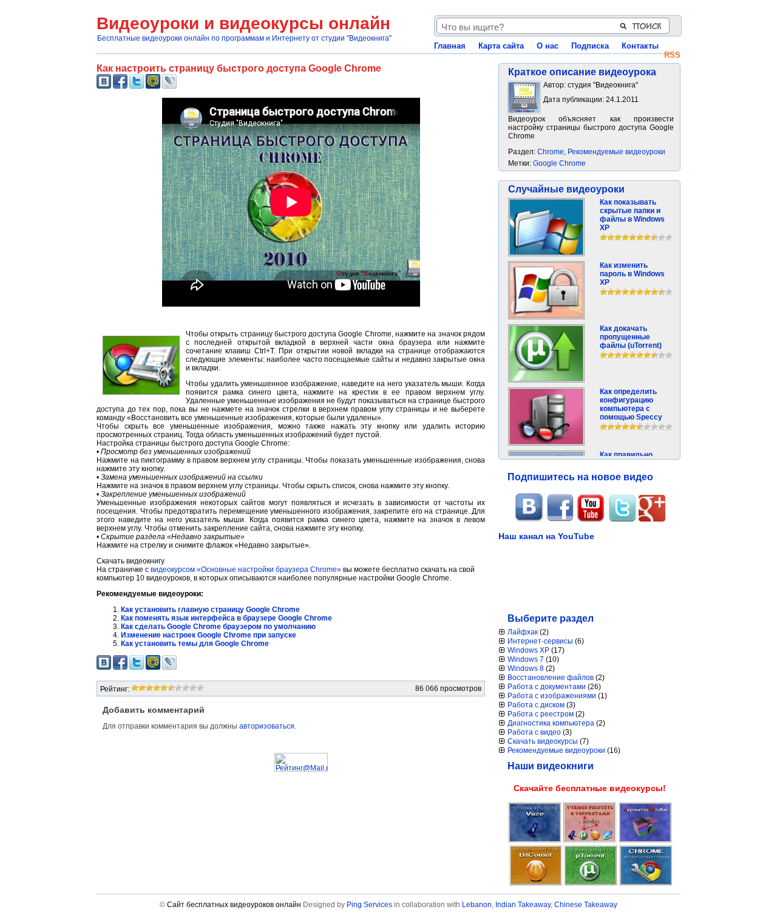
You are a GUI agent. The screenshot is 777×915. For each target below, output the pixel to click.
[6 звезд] (171, 688)
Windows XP (528, 650)
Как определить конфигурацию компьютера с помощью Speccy (631, 404)
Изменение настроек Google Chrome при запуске (208, 635)
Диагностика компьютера (550, 723)
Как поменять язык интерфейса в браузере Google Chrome (226, 618)
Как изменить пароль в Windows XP (632, 274)
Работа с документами (546, 686)
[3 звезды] (149, 688)
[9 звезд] (193, 688)
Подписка (590, 45)
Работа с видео (534, 732)
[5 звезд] (164, 688)
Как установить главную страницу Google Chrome (210, 609)
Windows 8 (525, 668)
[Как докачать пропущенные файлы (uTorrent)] (546, 379)
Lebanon (477, 904)
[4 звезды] (156, 688)
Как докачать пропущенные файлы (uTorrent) (631, 337)
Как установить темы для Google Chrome (195, 643)
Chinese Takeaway (585, 904)
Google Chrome (559, 163)
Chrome (550, 152)
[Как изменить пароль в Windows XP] (546, 315)
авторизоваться (266, 726)
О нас (547, 45)
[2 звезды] (142, 688)
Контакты (640, 45)
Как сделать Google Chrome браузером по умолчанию (218, 626)
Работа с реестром (540, 714)
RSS (672, 55)
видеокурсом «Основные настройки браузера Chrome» (246, 569)
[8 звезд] (185, 688)
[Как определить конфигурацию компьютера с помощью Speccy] (546, 442)
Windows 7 (525, 659)
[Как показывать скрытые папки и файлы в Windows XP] (546, 252)
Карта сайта (501, 45)
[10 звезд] (200, 688)
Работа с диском (536, 705)
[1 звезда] (134, 688)
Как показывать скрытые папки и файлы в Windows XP (632, 215)
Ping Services (369, 904)
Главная (450, 45)
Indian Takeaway (523, 904)
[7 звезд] (178, 688)
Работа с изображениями (551, 696)
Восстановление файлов (550, 677)
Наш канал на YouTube (546, 536)
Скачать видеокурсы (542, 741)
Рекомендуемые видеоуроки (616, 152)
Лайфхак (522, 632)
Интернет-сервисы (540, 641)
